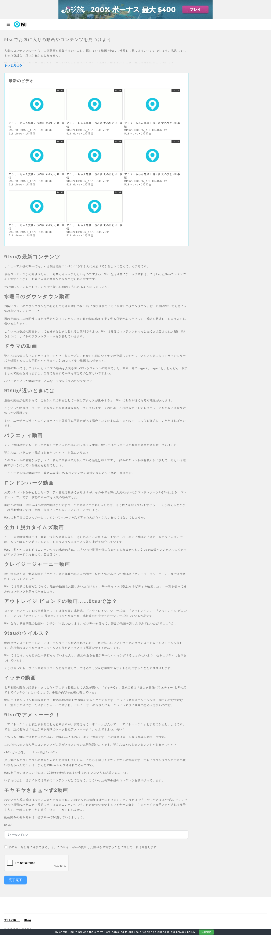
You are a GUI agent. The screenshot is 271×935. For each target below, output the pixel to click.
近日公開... (12, 920)
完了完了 (15, 880)
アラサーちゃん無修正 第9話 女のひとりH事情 (37, 125)
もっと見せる (13, 65)
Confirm (206, 932)
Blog (27, 920)
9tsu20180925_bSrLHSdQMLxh (30, 130)
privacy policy (185, 932)
